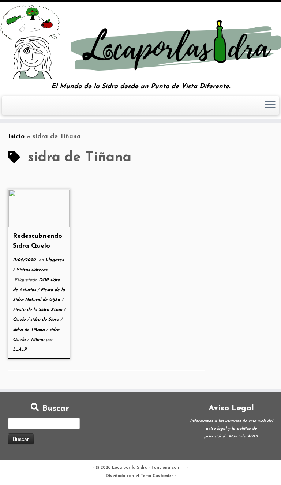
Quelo (20, 319)
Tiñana (38, 340)
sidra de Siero (45, 319)
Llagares (54, 260)
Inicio (16, 137)
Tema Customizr (156, 476)
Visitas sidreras (31, 270)
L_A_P (20, 349)
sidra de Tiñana (29, 330)
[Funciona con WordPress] (183, 466)
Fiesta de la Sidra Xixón (38, 310)
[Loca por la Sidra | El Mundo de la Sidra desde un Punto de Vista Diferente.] (140, 42)
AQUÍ (252, 437)
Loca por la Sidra (129, 468)
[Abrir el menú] (270, 105)
